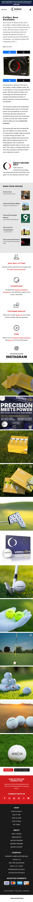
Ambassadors (16, 837)
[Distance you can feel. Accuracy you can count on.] (16, 413)
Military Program (17, 840)
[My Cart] (30, 9)
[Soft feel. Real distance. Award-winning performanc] (16, 581)
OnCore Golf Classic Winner (11, 203)
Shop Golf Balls (16, 811)
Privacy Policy (18, 891)
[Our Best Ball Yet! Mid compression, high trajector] (16, 750)
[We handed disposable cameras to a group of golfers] (16, 649)
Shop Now (16, 4)
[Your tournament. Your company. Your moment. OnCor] (16, 683)
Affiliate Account (16, 847)
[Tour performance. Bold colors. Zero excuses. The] (16, 480)
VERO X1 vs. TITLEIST (16, 866)
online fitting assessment (17, 269)
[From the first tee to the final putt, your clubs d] (16, 514)
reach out (11, 340)
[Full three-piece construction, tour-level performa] (16, 379)
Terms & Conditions (9, 891)
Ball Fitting (16, 814)
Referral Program (16, 843)
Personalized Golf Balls (16, 869)
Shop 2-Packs (16, 821)
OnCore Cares (7, 192)
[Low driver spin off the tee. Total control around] (16, 446)
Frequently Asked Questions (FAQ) (16, 856)
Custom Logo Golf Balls (16, 872)
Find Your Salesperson (16, 863)
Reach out (19, 315)
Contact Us (16, 859)
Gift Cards (16, 824)
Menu (5, 9)
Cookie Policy (26, 891)
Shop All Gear (16, 818)
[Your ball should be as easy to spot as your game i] (16, 615)
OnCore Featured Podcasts (11, 239)
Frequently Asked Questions (21, 338)
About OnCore (16, 834)
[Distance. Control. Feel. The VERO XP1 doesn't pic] (16, 548)
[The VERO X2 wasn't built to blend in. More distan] (16, 716)
